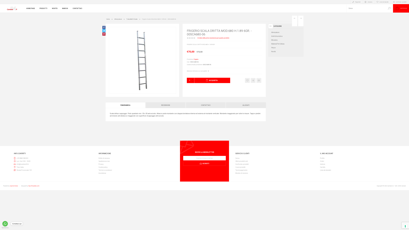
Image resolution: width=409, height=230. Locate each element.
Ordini (322, 161)
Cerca (389, 8)
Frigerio (196, 59)
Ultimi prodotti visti (241, 161)
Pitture (273, 48)
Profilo (322, 158)
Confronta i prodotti (401, 2)
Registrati (358, 2)
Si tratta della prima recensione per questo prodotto (213, 38)
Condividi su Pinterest (104, 34)
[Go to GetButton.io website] (5, 228)
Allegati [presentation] (246, 105)
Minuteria (274, 40)
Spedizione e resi (104, 161)
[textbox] (365, 8)
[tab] (125, 105)
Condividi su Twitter (104, 30)
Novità (273, 51)
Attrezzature (275, 32)
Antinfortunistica (276, 36)
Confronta (253, 80)
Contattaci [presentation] (205, 105)
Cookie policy (103, 167)
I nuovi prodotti (240, 167)
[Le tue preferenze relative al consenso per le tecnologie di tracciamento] (405, 226)
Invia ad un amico (258, 80)
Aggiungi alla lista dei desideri (247, 80)
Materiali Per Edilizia (277, 44)
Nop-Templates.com (33, 186)
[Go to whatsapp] (5, 223)
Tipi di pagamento (241, 170)
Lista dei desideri (325, 170)
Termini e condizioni (105, 170)
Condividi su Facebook (104, 27)
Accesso (370, 2)
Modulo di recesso (241, 173)
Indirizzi (322, 164)
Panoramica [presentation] (125, 105)
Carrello (322, 167)
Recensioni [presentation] (165, 105)
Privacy (101, 164)
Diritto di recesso (104, 158)
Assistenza (102, 173)
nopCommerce (14, 186)
